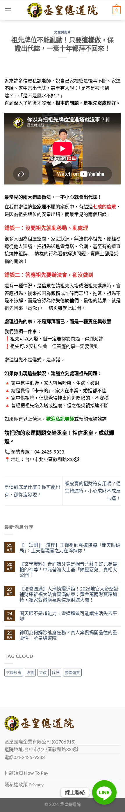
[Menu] (7, 10)
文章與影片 (62, 32)
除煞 (56, 672)
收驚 (30, 672)
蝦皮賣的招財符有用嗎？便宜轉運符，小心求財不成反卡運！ (93, 491)
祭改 (43, 672)
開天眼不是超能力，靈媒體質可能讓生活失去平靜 (68, 615)
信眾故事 (13, 672)
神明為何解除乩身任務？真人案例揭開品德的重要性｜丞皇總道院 (68, 635)
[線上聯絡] (104, 792)
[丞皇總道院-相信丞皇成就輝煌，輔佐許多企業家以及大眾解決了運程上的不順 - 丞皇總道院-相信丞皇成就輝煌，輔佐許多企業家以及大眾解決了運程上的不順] (62, 10)
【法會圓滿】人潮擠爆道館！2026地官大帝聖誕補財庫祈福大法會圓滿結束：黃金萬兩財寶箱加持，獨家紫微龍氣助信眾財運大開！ (68, 594)
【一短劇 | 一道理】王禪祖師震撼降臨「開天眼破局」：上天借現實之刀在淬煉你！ (69, 547)
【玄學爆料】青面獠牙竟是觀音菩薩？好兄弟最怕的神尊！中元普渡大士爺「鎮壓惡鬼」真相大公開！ (68, 569)
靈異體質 (72, 672)
